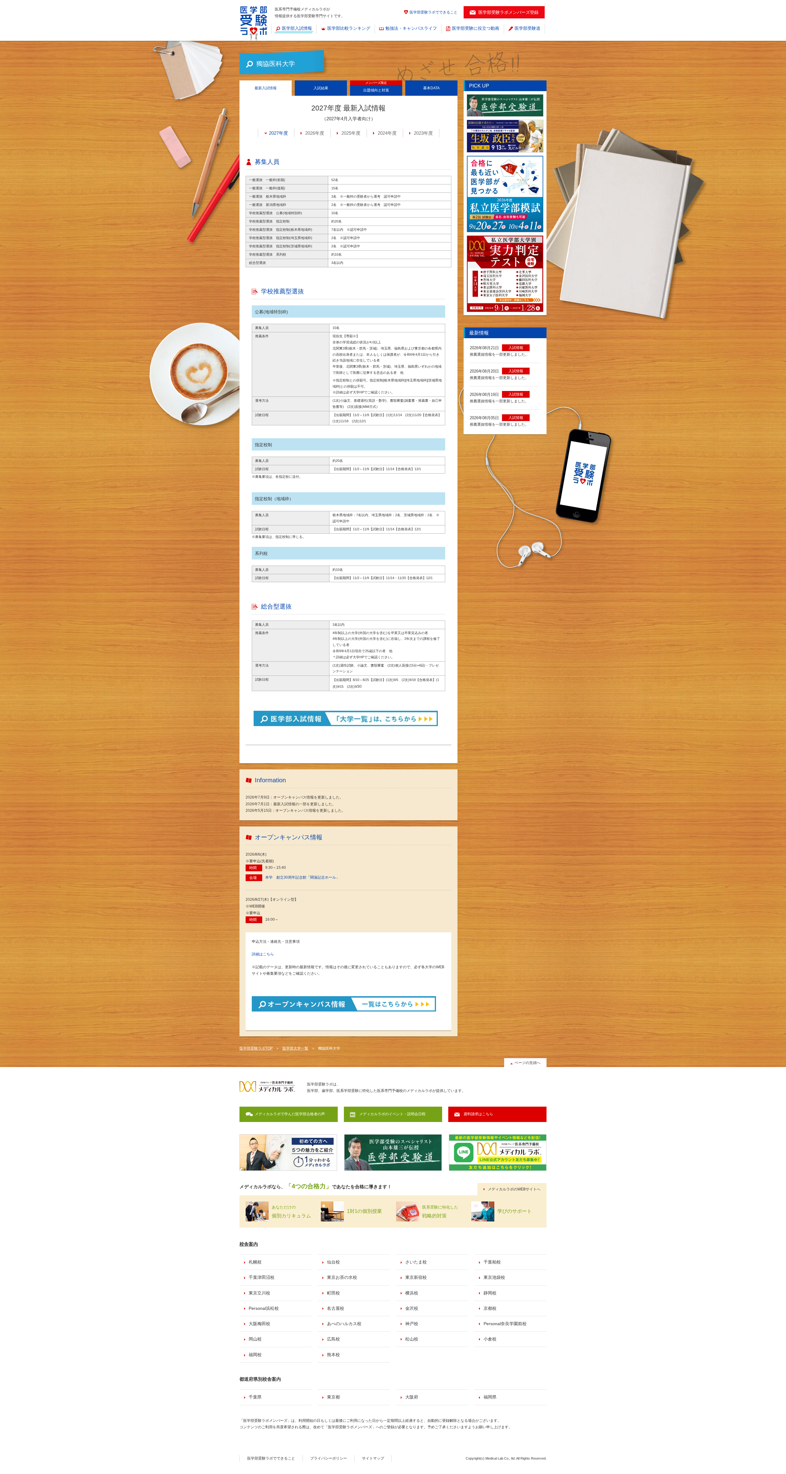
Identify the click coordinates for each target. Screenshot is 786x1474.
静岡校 (490, 1292)
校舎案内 (248, 1244)
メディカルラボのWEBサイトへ (514, 1189)
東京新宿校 (416, 1277)
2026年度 (314, 133)
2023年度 (423, 133)
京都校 (490, 1308)
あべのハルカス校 (344, 1323)
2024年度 (387, 133)
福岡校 (255, 1354)
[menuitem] (293, 29)
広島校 (333, 1339)
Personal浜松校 (264, 1308)
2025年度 (350, 133)
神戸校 (411, 1323)
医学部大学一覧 (295, 1048)
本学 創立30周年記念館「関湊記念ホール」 (302, 877)
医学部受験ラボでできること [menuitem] (433, 12)
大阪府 (411, 1397)
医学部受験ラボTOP (256, 1048)
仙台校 (333, 1261)
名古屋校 (335, 1308)
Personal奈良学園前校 (505, 1323)
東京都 (333, 1397)
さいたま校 (416, 1261)
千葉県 (255, 1397)
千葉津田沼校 (261, 1277)
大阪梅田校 (259, 1323)
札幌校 (255, 1261)
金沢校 (411, 1308)
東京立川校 (259, 1292)
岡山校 (255, 1339)
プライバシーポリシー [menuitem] (328, 1458)
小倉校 (490, 1339)
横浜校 (411, 1292)
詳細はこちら (263, 954)
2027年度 (278, 133)
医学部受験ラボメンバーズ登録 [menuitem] (508, 12)
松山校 (411, 1339)
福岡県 (490, 1397)
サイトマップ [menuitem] (373, 1458)
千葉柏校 (492, 1261)
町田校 (333, 1292)
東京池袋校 (494, 1277)
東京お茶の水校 (342, 1277)
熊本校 (333, 1354)
